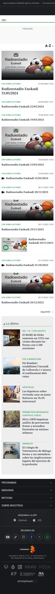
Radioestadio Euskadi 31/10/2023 (27, 265)
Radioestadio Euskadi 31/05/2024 (20, 90)
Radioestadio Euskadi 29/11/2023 (23, 229)
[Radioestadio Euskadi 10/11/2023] (14, 244)
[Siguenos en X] (39, 537)
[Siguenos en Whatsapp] (47, 537)
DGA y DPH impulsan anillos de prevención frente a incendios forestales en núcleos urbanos (35, 426)
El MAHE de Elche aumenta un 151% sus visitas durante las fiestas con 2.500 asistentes (35, 341)
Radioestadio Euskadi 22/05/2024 (23, 106)
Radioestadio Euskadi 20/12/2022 (23, 302)
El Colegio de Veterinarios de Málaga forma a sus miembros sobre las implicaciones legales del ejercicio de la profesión (36, 456)
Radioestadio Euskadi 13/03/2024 (23, 164)
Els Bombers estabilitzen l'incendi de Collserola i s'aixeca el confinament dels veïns (36, 369)
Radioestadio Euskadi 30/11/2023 (27, 192)
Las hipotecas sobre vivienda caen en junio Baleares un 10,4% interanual (36, 396)
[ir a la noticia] (11, 337)
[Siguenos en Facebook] (31, 537)
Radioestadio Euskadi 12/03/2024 (27, 178)
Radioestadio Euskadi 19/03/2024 (23, 119)
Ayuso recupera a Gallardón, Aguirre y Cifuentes (21, 3)
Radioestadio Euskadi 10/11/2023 (41, 240)
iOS (39, 520)
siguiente (45, 311)
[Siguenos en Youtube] (7, 537)
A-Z (48, 46)
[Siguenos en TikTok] (15, 537)
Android (22, 520)
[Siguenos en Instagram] (23, 537)
